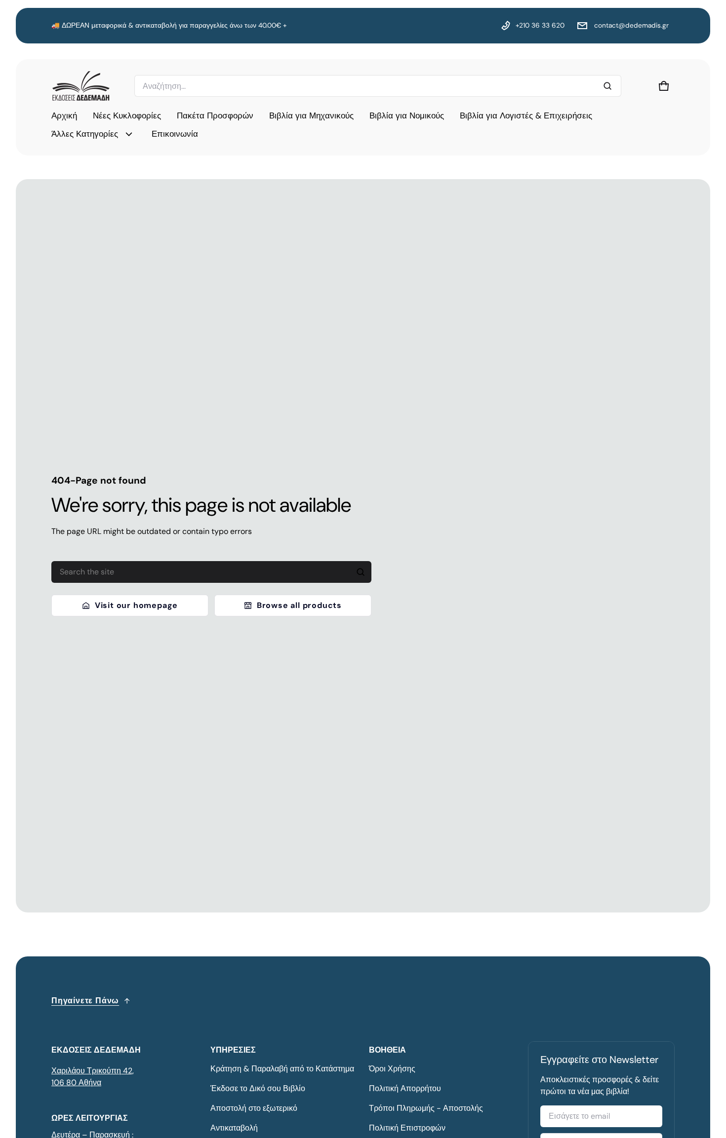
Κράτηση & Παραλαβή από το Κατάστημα (282, 1068)
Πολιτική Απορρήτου (405, 1088)
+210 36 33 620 (540, 25)
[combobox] (377, 86)
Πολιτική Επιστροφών (407, 1128)
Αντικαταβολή (234, 1128)
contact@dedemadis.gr (630, 25)
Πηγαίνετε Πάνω (85, 1000)
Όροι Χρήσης (392, 1068)
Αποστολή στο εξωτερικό (253, 1108)
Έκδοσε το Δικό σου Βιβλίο (257, 1088)
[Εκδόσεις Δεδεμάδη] (81, 86)
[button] (664, 86)
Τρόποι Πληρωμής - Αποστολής (426, 1108)
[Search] (360, 572)
